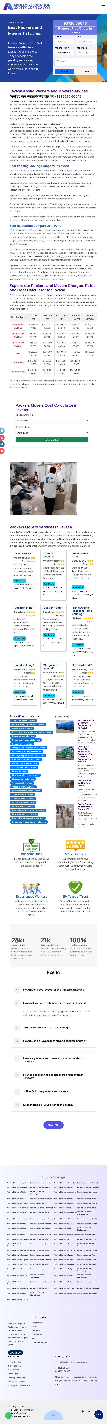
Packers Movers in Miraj (86, 1235)
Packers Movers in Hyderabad (65, 1212)
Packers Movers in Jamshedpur (37, 1276)
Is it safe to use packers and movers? (46, 1091)
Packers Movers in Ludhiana (64, 1260)
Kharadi (80, 130)
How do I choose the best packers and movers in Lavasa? (53, 1076)
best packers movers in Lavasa (74, 141)
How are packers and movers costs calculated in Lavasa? (53, 1059)
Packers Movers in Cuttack (17, 1203)
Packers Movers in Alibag (63, 1187)
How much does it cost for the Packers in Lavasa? (54, 989)
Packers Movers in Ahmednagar (37, 1293)
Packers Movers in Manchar (40, 1223)
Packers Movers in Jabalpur (40, 1260)
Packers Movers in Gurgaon (17, 1260)
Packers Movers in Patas (16, 1269)
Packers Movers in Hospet (40, 1228)
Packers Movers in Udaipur (64, 1264)
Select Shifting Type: (25, 414)
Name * (58, 37)
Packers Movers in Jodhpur (17, 1208)
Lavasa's (66, 101)
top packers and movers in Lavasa (42, 124)
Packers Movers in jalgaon (40, 1183)
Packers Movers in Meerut (87, 1203)
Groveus (26, 1416)
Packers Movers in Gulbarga (17, 1264)
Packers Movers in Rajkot (40, 1239)
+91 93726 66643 (67, 97)
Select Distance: (23, 427)
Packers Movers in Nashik (16, 1223)
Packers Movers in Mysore (87, 1264)
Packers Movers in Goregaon (18, 1239)
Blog (34, 1338)
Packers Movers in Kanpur (87, 1250)
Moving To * (83, 48)
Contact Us (37, 1334)
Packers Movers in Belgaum (64, 1269)
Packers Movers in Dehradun (41, 1264)
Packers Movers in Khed (63, 1219)
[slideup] (53, 1415)
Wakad (73, 130)
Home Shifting (14, 1362)
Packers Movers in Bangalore (65, 1244)
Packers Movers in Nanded (64, 1203)
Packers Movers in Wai (62, 1239)
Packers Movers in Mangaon (41, 1269)
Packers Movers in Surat (63, 1275)
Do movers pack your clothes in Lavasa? (48, 1104)
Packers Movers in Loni (39, 1203)
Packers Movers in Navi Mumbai (86, 1244)
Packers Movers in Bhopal (40, 1282)
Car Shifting (13, 1370)
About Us (36, 1330)
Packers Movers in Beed (39, 1255)
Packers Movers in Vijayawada (65, 1235)
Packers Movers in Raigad (40, 1244)
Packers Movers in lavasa (87, 1293)
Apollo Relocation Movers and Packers (41, 101)
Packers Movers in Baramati (41, 1198)
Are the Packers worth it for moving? (46, 1027)
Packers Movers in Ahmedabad (84, 1276)
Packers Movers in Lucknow (64, 1250)
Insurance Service (16, 1381)
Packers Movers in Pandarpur (18, 1250)
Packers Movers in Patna (86, 1198)
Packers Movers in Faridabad (88, 1282)
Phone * (81, 37)
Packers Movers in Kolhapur (17, 1288)
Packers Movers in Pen (62, 1208)
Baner (12, 134)
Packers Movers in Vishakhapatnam (14, 1282)
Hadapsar (89, 130)
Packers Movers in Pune (86, 1208)
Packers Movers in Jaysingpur (41, 1219)
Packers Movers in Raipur (16, 1198)
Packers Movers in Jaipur (16, 1183)
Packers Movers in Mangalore (41, 1208)
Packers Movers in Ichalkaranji (84, 1269)
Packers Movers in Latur (86, 1239)
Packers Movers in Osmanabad (14, 1244)
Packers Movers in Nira (62, 1228)
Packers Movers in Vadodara (65, 1192)
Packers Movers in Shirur (16, 1228)
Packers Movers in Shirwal (64, 1198)
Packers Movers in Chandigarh (37, 1192)
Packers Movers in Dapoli (40, 1187)
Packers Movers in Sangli (39, 1212)
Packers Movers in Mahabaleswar (84, 1213)
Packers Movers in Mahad (16, 1212)
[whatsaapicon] (8, 1415)
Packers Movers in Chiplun (64, 1288)
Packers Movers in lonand (64, 1223)
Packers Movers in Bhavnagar (65, 1293)
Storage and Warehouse (19, 1385)
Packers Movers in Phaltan (17, 1192)
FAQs (34, 1326)
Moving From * (62, 48)
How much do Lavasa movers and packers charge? (55, 1041)
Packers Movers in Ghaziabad (88, 1183)
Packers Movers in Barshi (87, 1219)
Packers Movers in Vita (86, 1255)
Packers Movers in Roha (63, 1282)
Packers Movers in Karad (86, 1260)
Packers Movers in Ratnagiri (17, 1255)
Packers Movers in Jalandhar (88, 1288)
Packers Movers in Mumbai (40, 1235)
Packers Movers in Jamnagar (18, 1219)
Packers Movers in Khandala (88, 1187)
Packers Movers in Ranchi (40, 1288)
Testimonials (37, 1323)
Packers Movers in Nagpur (17, 1187)
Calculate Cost (52, 439)
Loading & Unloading (17, 1377)
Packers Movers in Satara (87, 1223)
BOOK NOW (15, 1352)
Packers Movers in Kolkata (17, 1275)
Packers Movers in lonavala (64, 1183)
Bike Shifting (14, 1373)
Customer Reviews (40, 1342)
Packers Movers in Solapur (17, 1235)
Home (11, 22)
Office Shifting (14, 1366)
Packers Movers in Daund (63, 1255)
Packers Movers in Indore (87, 1192)
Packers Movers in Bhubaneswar (84, 1228)
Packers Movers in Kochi (16, 1293)
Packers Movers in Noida (39, 1250)
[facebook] (82, 1411)
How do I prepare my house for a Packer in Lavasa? (54, 1003)
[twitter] (89, 1411)
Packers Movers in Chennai (17, 1299)
